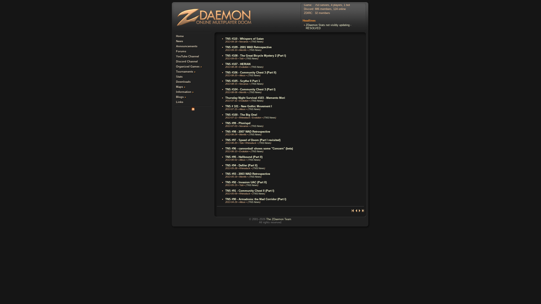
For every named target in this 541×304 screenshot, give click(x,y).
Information (183, 92)
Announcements (186, 46)
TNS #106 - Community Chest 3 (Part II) (250, 72)
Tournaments (184, 71)
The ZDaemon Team (278, 219)
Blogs (180, 97)
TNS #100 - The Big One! (241, 114)
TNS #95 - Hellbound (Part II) (243, 157)
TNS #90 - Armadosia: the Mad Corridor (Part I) (255, 199)
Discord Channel (187, 61)
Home (180, 36)
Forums (181, 51)
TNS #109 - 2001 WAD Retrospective (248, 47)
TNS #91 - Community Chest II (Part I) (249, 190)
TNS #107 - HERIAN (237, 64)
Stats (179, 76)
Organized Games (187, 66)
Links (179, 102)
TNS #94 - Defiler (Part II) (241, 165)
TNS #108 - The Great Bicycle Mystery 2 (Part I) (255, 55)
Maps (179, 86)
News (179, 41)
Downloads (183, 81)
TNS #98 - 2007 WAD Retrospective (247, 131)
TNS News (257, 41)
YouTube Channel (187, 56)
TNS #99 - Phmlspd (237, 123)
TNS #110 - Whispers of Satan (244, 38)
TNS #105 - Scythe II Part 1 (242, 81)
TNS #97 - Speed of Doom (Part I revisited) (252, 140)
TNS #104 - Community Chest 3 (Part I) (250, 89)
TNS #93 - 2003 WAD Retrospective (247, 173)
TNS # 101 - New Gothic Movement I (248, 106)
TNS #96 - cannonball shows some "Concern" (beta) (259, 148)
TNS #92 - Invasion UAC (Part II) (246, 182)
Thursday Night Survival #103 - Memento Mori (255, 97)
